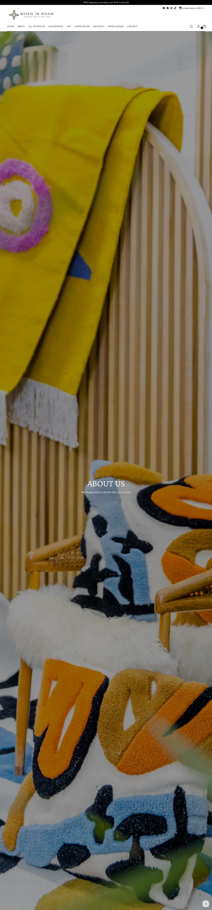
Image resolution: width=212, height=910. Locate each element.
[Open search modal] (191, 26)
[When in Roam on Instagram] (171, 8)
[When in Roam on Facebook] (164, 8)
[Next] (137, 2)
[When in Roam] (32, 14)
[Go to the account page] (197, 26)
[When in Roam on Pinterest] (167, 8)
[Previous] (75, 2)
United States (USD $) (193, 8)
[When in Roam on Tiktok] (175, 8)
